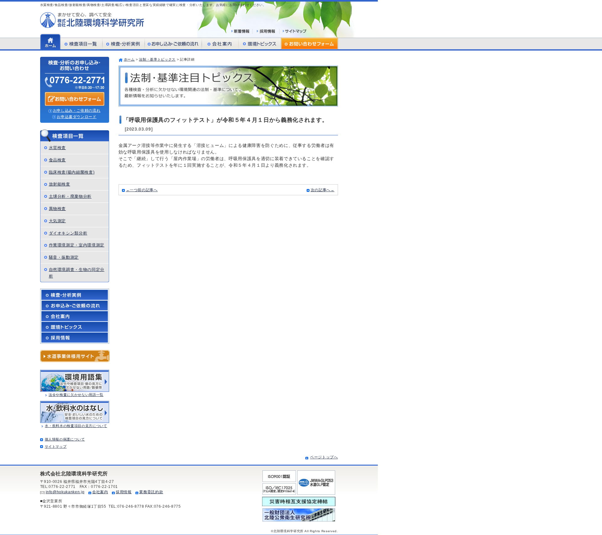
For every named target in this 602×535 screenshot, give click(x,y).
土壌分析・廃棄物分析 (70, 196)
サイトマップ (56, 446)
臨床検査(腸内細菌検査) (72, 172)
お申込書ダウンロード (77, 117)
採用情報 (124, 492)
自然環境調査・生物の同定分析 (76, 272)
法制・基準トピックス (157, 59)
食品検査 (57, 160)
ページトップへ (324, 457)
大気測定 (57, 221)
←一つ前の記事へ (142, 190)
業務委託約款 (151, 492)
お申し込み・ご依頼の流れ (77, 110)
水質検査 (57, 147)
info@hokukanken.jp (65, 492)
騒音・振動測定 (64, 257)
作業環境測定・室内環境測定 (76, 245)
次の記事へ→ (323, 190)
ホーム (129, 59)
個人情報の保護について (65, 439)
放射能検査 (59, 184)
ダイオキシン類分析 (68, 233)
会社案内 (100, 492)
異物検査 (57, 208)
